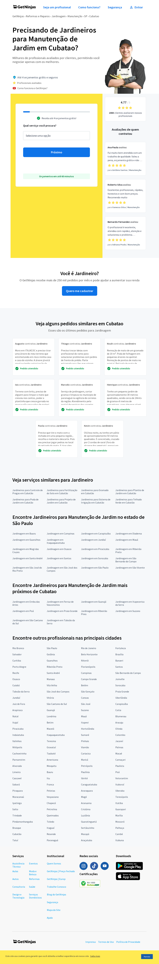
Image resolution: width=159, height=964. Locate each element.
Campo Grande (89, 679)
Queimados (53, 815)
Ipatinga (17, 803)
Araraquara (87, 790)
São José (85, 703)
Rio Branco (18, 648)
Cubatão (16, 834)
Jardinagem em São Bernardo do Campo (125, 560)
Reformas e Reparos (38, 16)
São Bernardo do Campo (128, 672)
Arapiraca (17, 710)
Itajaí (15, 722)
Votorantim (121, 778)
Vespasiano (53, 796)
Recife (15, 672)
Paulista (119, 765)
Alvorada (17, 765)
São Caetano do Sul (57, 703)
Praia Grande (122, 691)
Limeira (16, 772)
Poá (117, 772)
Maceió (50, 728)
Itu (48, 778)
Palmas (119, 747)
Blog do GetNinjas (56, 894)
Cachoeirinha (19, 753)
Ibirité (84, 778)
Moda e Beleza (32, 873)
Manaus (51, 679)
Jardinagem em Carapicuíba (96, 533)
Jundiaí (16, 697)
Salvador (17, 654)
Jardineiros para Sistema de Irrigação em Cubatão (95, 501)
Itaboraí (119, 784)
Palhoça (119, 827)
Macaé (118, 753)
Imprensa (90, 941)
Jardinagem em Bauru (24, 533)
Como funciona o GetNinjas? (32, 88)
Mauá (84, 716)
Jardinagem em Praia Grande (62, 611)
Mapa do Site (53, 909)
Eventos (33, 863)
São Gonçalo (87, 691)
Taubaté (51, 753)
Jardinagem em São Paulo (95, 567)
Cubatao (94, 16)
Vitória (50, 697)
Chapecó (51, 803)
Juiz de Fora (18, 703)
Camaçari (120, 759)
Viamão (85, 747)
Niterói (85, 660)
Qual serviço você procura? (39, 125)
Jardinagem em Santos (59, 558)
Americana (52, 759)
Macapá (85, 834)
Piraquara (17, 790)
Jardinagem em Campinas (60, 533)
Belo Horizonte (89, 654)
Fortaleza (120, 648)
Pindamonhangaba (22, 821)
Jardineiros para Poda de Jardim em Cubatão (25, 501)
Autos (15, 879)
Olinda (118, 728)
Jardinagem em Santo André (27, 558)
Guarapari (120, 809)
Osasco (16, 679)
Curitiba (16, 660)
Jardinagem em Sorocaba (94, 558)
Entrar (138, 7)
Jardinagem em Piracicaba (95, 549)
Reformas (34, 879)
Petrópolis (87, 765)
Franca (50, 784)
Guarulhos (52, 660)
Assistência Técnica (18, 865)
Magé (84, 796)
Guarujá (51, 710)
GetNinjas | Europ (56, 879)
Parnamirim (18, 759)
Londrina (51, 716)
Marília (119, 815)
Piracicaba (17, 728)
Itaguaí (50, 827)
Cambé (119, 834)
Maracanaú (18, 796)
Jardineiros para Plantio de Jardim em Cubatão (129, 492)
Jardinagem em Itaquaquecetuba (56, 541)
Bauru (50, 772)
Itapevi (85, 722)
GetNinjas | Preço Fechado (61, 871)
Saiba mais (95, 956)
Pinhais (85, 741)
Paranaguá (52, 840)
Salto (15, 809)
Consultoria (18, 886)
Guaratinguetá (89, 821)
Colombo (120, 734)
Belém (84, 685)
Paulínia (85, 772)
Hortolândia (87, 728)
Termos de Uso (106, 941)
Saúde (32, 886)
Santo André (53, 672)
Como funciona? (89, 7)
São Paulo (52, 648)
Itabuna (119, 840)
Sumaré (85, 734)
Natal (15, 716)
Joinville (120, 679)
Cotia (118, 710)
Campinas (86, 672)
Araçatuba (86, 840)
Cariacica (86, 753)
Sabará (16, 784)
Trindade (17, 815)
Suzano (85, 710)
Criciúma (85, 809)
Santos (119, 666)
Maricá (84, 759)
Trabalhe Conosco (56, 886)
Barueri (119, 660)
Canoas (85, 697)
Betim (50, 722)
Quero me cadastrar (79, 291)
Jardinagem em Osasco (59, 549)
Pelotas (51, 790)
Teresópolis (121, 796)
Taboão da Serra (21, 691)
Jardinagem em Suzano (127, 611)
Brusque (16, 827)
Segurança (115, 7)
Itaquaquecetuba (56, 734)
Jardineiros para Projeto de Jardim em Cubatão (61, 501)
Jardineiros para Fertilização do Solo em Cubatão (62, 492)
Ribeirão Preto (54, 666)
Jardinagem (59, 16)
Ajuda (50, 917)
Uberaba (119, 790)
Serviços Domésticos (35, 896)
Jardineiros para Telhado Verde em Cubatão (128, 501)
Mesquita (51, 765)
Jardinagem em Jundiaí (93, 539)
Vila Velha (52, 685)
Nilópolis (17, 747)
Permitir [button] (147, 956)
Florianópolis (88, 666)
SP (85, 16)
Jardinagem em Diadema (128, 533)
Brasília (119, 654)
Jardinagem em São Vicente (130, 567)
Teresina (51, 741)
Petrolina (52, 809)
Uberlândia (121, 697)
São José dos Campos (58, 691)
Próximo (56, 152)
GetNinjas (18, 16)
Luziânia (85, 815)
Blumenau (120, 716)
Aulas (15, 871)
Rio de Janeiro (88, 648)
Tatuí (15, 840)
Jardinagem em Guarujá (93, 601)
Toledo (50, 821)
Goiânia (51, 654)
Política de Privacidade (128, 941)
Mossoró (120, 821)
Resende (51, 834)
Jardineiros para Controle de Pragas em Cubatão (27, 492)
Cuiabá (16, 685)
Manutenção (75, 16)
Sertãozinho (87, 827)
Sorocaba (120, 685)
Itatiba (119, 803)
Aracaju (119, 722)
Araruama (86, 803)
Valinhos (17, 741)
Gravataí (51, 747)
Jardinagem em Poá (23, 611)
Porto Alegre (19, 666)
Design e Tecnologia (18, 896)
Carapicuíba (121, 703)
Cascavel (17, 778)
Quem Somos (54, 863)
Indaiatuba (18, 734)
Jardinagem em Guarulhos (26, 539)
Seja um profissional (57, 7)
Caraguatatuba (89, 784)
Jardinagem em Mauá (126, 539)
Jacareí (119, 741)
